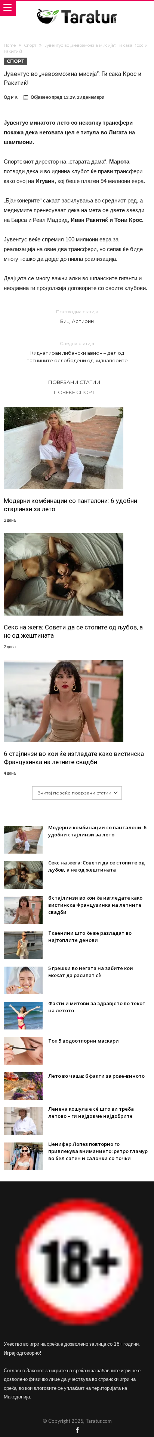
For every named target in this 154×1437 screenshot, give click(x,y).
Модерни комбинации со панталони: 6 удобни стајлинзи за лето (70, 505)
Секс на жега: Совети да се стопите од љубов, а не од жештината (73, 631)
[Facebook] (77, 1431)
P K (14, 97)
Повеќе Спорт (74, 392)
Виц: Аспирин (77, 316)
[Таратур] (77, 8)
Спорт (30, 45)
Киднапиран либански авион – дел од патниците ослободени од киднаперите (77, 352)
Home (10, 45)
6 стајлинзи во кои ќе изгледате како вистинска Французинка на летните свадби (74, 758)
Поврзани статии (74, 382)
